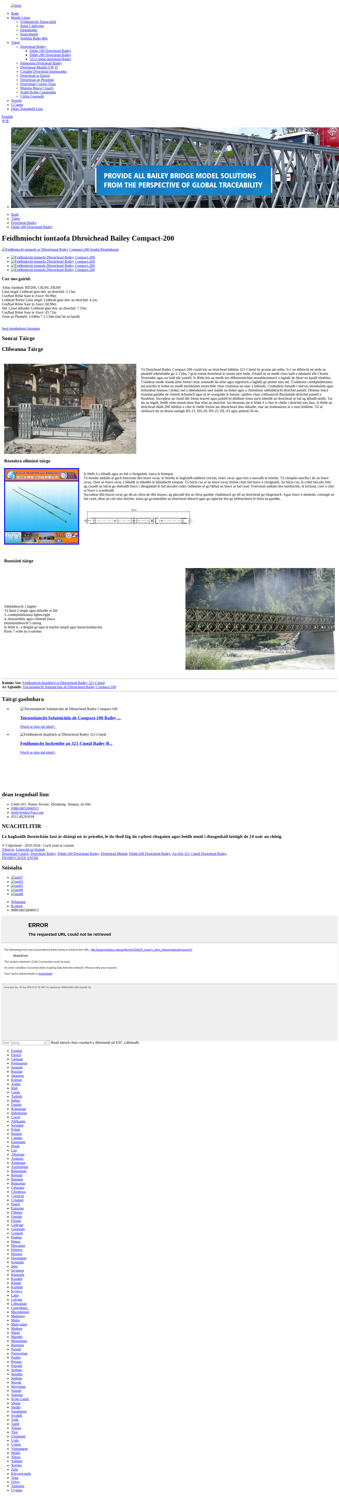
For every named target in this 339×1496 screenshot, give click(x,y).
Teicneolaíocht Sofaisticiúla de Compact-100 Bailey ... (70, 717)
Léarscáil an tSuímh (30, 850)
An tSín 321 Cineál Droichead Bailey (199, 854)
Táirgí (15, 42)
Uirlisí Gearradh (32, 96)
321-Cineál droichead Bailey (50, 59)
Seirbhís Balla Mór (34, 38)
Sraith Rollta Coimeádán (38, 92)
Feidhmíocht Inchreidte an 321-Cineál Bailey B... (66, 743)
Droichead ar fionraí (35, 76)
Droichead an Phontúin (37, 80)
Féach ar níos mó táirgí (38, 727)
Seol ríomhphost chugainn (21, 328)
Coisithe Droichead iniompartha (43, 71)
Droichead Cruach (15, 854)
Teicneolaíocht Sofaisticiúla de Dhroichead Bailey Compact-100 (69, 687)
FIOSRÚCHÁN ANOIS (20, 858)
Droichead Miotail (114, 854)
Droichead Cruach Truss (38, 84)
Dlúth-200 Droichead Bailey (50, 55)
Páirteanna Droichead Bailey (41, 63)
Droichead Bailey (33, 47)
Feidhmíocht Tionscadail (38, 22)
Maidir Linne (20, 18)
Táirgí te (8, 850)
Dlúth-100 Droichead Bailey (50, 51)
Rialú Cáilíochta (32, 26)
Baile (15, 13)
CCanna (17, 105)
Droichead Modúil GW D (39, 67)
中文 (5, 121)
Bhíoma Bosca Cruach (36, 88)
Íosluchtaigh (29, 34)
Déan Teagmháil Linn (27, 109)
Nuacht (16, 100)
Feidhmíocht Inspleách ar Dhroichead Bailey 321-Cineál (64, 683)
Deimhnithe (28, 30)
